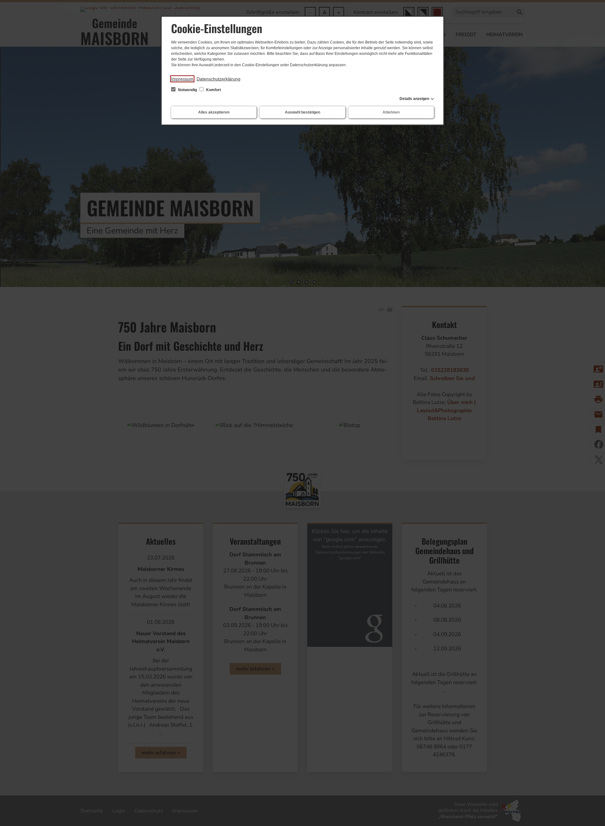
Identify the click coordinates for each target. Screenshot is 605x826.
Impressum (182, 78)
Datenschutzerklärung (218, 78)
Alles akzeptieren (213, 112)
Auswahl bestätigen (302, 112)
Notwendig (187, 90)
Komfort (213, 90)
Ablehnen (391, 112)
